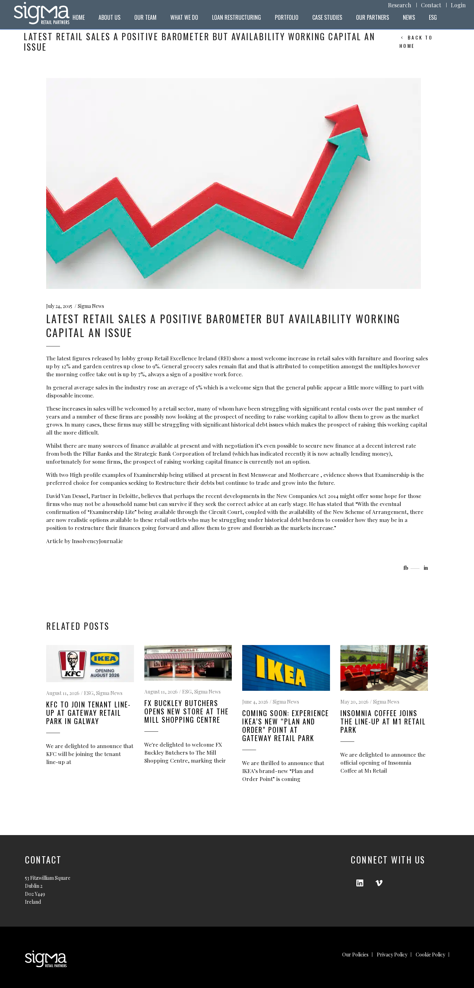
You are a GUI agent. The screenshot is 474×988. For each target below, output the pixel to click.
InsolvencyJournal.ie (97, 540)
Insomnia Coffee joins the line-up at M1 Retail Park (383, 721)
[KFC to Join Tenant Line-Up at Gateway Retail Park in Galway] (90, 663)
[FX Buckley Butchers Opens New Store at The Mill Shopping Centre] (188, 663)
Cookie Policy (430, 954)
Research (399, 5)
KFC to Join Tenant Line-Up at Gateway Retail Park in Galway (88, 712)
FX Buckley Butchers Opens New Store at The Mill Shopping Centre (186, 711)
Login (458, 5)
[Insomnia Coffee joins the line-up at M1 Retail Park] (384, 668)
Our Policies (355, 954)
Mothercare (304, 474)
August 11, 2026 (62, 693)
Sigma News (91, 306)
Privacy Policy (392, 954)
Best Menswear (258, 474)
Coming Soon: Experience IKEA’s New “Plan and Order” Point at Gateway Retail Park (285, 725)
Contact (431, 5)
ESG (88, 693)
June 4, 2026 (255, 701)
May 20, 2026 (354, 701)
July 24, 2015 (59, 306)
